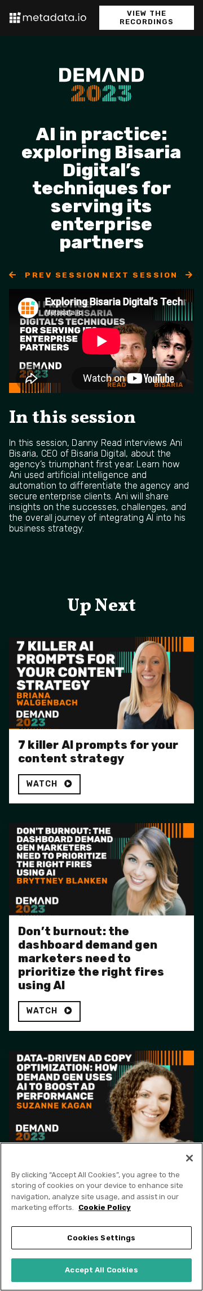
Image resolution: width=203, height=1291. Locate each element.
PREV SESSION (61, 274)
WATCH (43, 784)
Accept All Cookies (101, 1270)
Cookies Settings (101, 1238)
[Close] (189, 1158)
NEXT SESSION (141, 274)
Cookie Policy (104, 1207)
